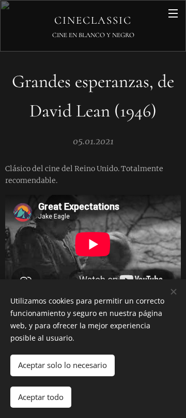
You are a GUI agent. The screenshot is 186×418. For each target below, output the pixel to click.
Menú (173, 13)
